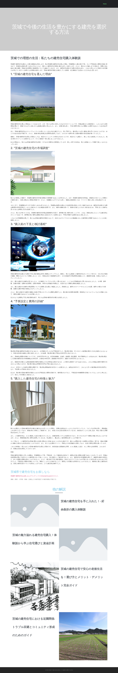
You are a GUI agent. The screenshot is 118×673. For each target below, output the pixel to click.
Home (105, 4)
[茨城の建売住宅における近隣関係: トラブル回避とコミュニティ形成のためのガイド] (83, 636)
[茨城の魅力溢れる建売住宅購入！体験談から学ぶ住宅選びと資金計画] (83, 544)
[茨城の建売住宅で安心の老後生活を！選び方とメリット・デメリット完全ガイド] (35, 586)
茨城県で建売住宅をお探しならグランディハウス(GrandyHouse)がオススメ (34, 476)
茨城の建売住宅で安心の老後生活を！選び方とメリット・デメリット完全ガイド (82, 577)
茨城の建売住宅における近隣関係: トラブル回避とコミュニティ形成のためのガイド (33, 627)
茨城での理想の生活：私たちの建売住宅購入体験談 (46, 58)
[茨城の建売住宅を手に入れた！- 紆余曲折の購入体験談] (35, 510)
